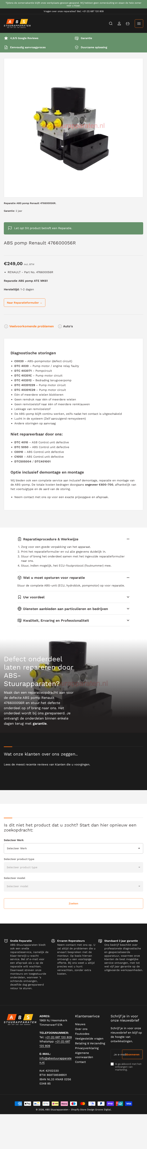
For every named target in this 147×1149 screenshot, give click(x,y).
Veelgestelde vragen (89, 1038)
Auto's (68, 326)
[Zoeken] (111, 23)
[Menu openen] (139, 23)
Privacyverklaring (87, 1048)
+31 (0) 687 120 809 (58, 1037)
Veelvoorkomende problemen (31, 326)
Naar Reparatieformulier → (24, 302)
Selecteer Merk (14, 840)
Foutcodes (82, 1033)
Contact (80, 1062)
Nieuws (80, 1024)
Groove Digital (103, 1109)
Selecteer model (14, 878)
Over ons (81, 1029)
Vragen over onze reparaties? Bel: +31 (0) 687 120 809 (74, 11)
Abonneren (132, 1054)
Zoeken (73, 903)
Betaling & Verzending (90, 1043)
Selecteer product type (19, 859)
